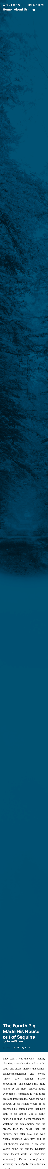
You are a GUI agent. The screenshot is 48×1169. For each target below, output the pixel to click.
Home (7, 9)
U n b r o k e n (13, 4)
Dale (8, 1047)
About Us (21, 9)
